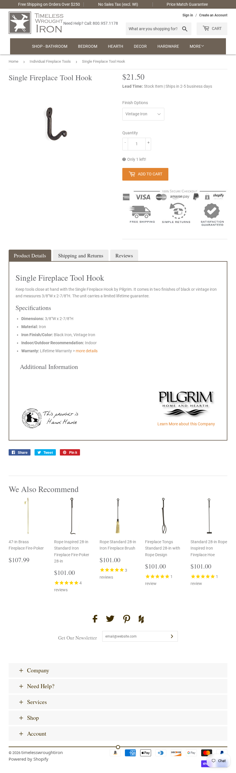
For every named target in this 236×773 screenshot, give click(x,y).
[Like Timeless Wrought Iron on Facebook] (95, 619)
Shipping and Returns (80, 255)
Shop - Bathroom (49, 46)
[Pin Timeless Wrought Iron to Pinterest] (126, 620)
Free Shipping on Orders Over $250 (49, 4)
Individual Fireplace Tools (50, 61)
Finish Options (135, 102)
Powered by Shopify (28, 759)
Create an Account (213, 15)
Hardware (168, 46)
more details (87, 351)
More (195, 46)
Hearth (115, 46)
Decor (140, 46)
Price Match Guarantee (187, 4)
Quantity (130, 133)
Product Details (30, 255)
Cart (216, 28)
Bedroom (87, 46)
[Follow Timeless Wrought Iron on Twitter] (110, 619)
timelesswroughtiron (42, 752)
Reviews (124, 255)
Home (13, 61)
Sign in (187, 15)
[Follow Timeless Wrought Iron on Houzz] (141, 620)
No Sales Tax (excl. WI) (118, 4)
